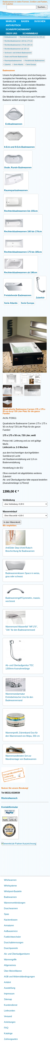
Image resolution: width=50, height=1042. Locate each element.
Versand (8, 1016)
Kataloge (8, 1033)
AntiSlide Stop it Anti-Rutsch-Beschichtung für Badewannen (20, 549)
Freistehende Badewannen (35, 61)
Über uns (11, 33)
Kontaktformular (9, 807)
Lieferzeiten (9, 1011)
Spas (6, 914)
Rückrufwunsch (9, 798)
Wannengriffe (10, 959)
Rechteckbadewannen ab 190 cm (17, 49)
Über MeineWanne (13, 971)
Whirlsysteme (10, 886)
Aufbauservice (11, 931)
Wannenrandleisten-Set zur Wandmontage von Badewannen (20, 757)
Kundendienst (10, 1005)
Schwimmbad (30, 33)
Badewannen (10, 897)
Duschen (39, 21)
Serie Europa (31, 64)
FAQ (6, 1028)
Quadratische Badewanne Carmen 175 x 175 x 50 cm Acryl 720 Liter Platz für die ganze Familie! (24, 411)
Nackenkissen (10, 920)
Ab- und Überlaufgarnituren (17, 954)
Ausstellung (9, 988)
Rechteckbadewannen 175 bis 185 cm (18, 45)
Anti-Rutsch (13, 25)
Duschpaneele (11, 948)
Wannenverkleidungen (14, 903)
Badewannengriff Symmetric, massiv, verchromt (22, 599)
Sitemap (8, 999)
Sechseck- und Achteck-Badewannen (18, 53)
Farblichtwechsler (12, 937)
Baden (25, 21)
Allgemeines (10, 965)
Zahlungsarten (11, 1039)
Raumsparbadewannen (13, 61)
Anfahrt (7, 982)
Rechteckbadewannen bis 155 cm (32, 37)
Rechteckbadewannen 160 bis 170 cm (18, 41)
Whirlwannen (10, 880)
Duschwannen (11, 908)
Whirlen (11, 21)
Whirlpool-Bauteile (13, 891)
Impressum (9, 993)
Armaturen (9, 925)
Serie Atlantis (18, 64)
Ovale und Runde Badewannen (16, 57)
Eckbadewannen (11, 37)
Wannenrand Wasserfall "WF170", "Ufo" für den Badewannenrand (21, 628)
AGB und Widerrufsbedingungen (19, 976)
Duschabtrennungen (13, 942)
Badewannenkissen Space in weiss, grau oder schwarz (22, 575)
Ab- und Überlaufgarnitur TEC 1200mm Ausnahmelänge (19, 667)
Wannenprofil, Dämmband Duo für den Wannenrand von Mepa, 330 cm (22, 734)
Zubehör (8, 64)
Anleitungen (9, 1022)
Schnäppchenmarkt (18, 29)
